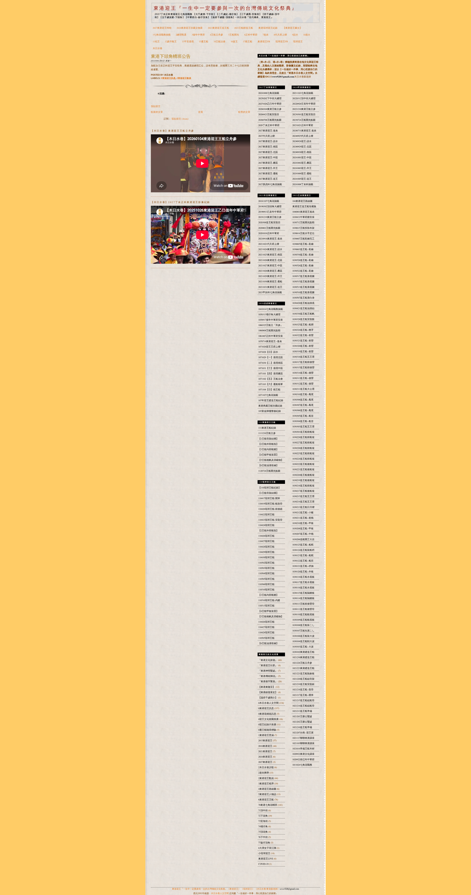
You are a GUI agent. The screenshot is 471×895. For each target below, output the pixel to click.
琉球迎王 (298, 41)
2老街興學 (264, 772)
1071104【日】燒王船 (269, 389)
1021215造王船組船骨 (303, 700)
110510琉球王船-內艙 (269, 600)
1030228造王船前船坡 (303, 437)
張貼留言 (155, 106)
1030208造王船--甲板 (303, 528)
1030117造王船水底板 (303, 582)
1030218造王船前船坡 (303, 485)
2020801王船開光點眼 (269, 228)
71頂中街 (263, 810)
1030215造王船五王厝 (303, 496)
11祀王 (156, 41)
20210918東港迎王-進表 (270, 238)
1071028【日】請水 (268, 352)
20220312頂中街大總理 (304, 98)
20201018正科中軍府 (268, 233)
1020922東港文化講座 (303, 753)
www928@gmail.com (283, 76)
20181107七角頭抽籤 (268, 201)
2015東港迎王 (265, 740)
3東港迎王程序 (266, 783)
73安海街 (263, 821)
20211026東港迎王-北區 (270, 260)
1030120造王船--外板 (303, 571)
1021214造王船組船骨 (303, 705)
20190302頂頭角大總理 (269, 206)
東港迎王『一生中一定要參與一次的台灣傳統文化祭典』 (225, 8)
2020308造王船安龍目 (269, 222)
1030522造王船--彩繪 (303, 270)
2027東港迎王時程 (162, 27)
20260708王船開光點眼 (269, 119)
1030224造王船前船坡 (303, 458)
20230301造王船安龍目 (304, 114)
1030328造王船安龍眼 (303, 319)
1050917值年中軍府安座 (270, 319)
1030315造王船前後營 (303, 367)
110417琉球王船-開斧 (269, 498)
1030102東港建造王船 (303, 652)
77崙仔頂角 (264, 842)
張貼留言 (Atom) (179, 118)
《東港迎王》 (233, 889)
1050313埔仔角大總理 (269, 314)
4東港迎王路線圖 (267, 788)
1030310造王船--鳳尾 (303, 394)
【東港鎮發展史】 (268, 692)
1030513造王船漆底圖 (303, 287)
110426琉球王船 (266, 535)
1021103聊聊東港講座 (303, 743)
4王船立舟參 (216, 34)
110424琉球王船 (266, 525)
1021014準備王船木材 (303, 748)
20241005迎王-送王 (301, 178)
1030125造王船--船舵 (303, 544)
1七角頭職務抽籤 (162, 34)
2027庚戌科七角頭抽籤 (270, 184)
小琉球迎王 (264, 853)
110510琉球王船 (266, 589)
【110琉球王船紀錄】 (269, 487)
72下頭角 (263, 815)
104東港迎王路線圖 (302, 201)
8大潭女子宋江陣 (267, 848)
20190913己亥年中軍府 (269, 211)
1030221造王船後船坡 (303, 469)
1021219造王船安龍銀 (303, 684)
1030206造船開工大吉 (303, 539)
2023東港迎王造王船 (218, 27)
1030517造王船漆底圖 (303, 276)
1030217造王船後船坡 (303, 490)
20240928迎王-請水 (301, 141)
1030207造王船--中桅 (303, 533)
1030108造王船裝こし (303, 625)
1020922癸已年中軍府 (303, 759)
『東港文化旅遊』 (268, 660)
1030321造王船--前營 (303, 340)
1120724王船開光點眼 (269, 470)
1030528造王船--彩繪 (303, 260)
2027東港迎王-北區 (268, 152)
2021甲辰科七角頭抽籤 (270, 292)
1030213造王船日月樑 (303, 507)
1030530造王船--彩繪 (303, 254)
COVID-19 (263, 864)
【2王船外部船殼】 (268, 444)
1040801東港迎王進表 (303, 211)
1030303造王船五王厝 (303, 426)
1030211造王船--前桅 (303, 517)
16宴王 (234, 41)
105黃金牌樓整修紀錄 (269, 411)
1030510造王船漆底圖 (303, 292)
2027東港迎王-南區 (268, 146)
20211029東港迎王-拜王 (270, 276)
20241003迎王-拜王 (301, 168)
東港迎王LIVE (266, 858)
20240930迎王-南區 (301, 152)
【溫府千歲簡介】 (268, 697)
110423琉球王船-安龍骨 (270, 519)
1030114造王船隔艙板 (303, 598)
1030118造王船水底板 (303, 576)
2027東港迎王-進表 (268, 130)
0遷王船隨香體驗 (267, 729)
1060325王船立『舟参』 (270, 325)
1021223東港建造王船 (303, 668)
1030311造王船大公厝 (303, 389)
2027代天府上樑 (266, 135)
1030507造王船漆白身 (303, 297)
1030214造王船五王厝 (303, 501)
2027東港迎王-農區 (268, 162)
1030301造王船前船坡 (303, 431)
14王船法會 (219, 41)
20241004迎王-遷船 (301, 173)
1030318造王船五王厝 (303, 356)
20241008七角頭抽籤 (268, 93)
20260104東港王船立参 (269, 109)
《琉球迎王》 (247, 889)
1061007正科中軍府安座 (270, 336)
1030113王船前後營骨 (303, 603)
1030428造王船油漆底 (303, 303)
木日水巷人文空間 (220, 893)
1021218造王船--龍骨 (303, 689)
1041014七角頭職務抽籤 (270, 309)
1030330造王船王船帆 (303, 313)
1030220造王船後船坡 (303, 474)
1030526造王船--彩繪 (303, 265)
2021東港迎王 (265, 751)
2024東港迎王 (265, 756)
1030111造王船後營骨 (303, 609)
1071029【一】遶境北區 (270, 357)
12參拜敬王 (171, 41)
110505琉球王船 (266, 578)
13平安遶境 (188, 41)
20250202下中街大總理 (269, 98)
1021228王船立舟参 (302, 662)
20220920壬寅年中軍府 (304, 103)
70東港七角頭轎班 (268, 804)
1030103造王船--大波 (303, 646)
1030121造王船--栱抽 (303, 566)
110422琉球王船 (266, 514)
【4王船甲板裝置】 (268, 454)
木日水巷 (157, 48)
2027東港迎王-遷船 (268, 173)
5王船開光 (233, 34)
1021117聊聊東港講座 (303, 737)
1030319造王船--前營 (303, 351)
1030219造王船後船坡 (303, 480)
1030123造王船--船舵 (303, 555)
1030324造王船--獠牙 (303, 329)
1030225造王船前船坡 (303, 453)
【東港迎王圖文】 (292, 27)
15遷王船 (203, 41)
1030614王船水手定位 (303, 233)
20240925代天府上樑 (302, 135)
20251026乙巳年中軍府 (269, 103)
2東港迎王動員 (184, 78)
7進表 (265, 34)
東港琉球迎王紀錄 (267, 27)
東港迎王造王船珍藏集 (304, 206)
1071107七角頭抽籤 (268, 395)
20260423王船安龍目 (268, 114)
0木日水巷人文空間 (268, 703)
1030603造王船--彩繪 (303, 249)
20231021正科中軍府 (302, 125)
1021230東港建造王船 (303, 657)
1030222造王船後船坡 (303, 464)
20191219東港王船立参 (269, 217)
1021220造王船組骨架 (303, 678)
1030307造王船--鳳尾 (303, 405)
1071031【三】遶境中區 (270, 368)
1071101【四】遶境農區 (270, 373)
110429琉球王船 (266, 552)
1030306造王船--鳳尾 (303, 410)
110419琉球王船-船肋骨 (270, 503)
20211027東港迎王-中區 (270, 265)
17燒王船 (247, 41)
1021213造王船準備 (302, 711)
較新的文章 (157, 112)
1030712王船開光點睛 (303, 222)
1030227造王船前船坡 (303, 442)
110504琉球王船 (266, 573)
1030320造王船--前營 (303, 345)
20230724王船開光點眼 (304, 119)
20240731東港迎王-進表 (304, 130)
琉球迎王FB (281, 41)
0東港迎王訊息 (168, 78)
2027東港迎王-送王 (268, 178)
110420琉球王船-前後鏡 (270, 509)
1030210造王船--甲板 (303, 523)
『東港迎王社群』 (268, 665)
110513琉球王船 (266, 605)
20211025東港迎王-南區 (270, 254)
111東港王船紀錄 (267, 427)
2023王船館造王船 (243, 27)
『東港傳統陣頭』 (268, 676)
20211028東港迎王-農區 (270, 270)
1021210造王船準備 (302, 727)
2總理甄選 (181, 34)
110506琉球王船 (266, 584)
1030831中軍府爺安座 (303, 217)
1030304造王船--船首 (303, 421)
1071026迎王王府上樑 (269, 346)
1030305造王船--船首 (303, 415)
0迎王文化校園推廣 (268, 719)
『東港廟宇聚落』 (268, 681)
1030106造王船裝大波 (303, 636)
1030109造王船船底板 (303, 619)
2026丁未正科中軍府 (268, 125)
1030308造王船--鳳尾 (303, 399)
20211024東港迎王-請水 (270, 249)
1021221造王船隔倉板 (303, 673)
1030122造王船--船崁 (303, 560)
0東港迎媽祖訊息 (267, 713)
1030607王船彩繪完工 (303, 238)
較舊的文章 (244, 112)
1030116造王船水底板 (303, 587)
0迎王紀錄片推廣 (267, 724)
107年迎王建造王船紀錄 (270, 400)
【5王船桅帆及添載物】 (270, 460)
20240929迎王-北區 (301, 146)
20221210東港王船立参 (304, 109)
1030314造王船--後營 (303, 372)
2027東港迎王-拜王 (268, 168)
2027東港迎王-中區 (268, 157)
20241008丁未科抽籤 (302, 184)
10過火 (306, 34)
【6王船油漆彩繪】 (268, 465)
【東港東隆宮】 (267, 687)
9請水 (295, 34)
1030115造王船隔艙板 (303, 592)
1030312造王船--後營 (303, 383)
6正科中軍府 (250, 34)
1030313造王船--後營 (303, 378)
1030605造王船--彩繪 (303, 244)
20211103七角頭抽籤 (302, 93)
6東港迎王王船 (266, 799)
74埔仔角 (263, 826)
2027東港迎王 (265, 762)
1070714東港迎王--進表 (270, 341)
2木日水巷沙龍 (266, 767)
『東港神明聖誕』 (268, 670)
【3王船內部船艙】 (268, 449)
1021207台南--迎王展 (303, 732)
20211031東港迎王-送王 (270, 287)
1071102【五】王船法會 (270, 378)
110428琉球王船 (266, 546)
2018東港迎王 (265, 746)
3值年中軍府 (198, 34)
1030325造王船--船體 (303, 324)
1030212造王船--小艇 (303, 512)
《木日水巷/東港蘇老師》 (267, 889)
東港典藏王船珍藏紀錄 (270, 405)
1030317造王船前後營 (303, 362)
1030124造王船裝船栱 (303, 550)
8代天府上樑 (280, 34)
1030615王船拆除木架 (303, 228)
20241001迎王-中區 (301, 157)
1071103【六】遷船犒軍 (270, 384)
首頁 (200, 112)
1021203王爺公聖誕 (302, 716)
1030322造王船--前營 (303, 335)
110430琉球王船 (266, 557)
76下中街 (263, 837)
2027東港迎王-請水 (268, 141)
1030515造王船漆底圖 (303, 281)
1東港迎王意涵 (266, 735)
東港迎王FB (264, 41)
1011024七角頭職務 (302, 764)
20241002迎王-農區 (301, 162)
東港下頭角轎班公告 (171, 56)
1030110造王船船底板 (303, 614)
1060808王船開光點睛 (269, 330)
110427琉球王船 (266, 541)
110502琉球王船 (266, 562)
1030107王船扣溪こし (303, 630)
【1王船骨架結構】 (268, 438)
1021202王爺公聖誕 (302, 721)
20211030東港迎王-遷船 (270, 281)
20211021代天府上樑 (268, 244)
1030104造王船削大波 (303, 641)
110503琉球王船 (266, 568)
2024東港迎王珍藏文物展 (190, 27)
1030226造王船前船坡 (303, 448)
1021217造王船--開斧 (303, 695)
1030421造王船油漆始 (303, 308)
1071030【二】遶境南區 (270, 362)
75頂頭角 (263, 831)
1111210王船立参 (267, 433)
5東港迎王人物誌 (267, 794)
